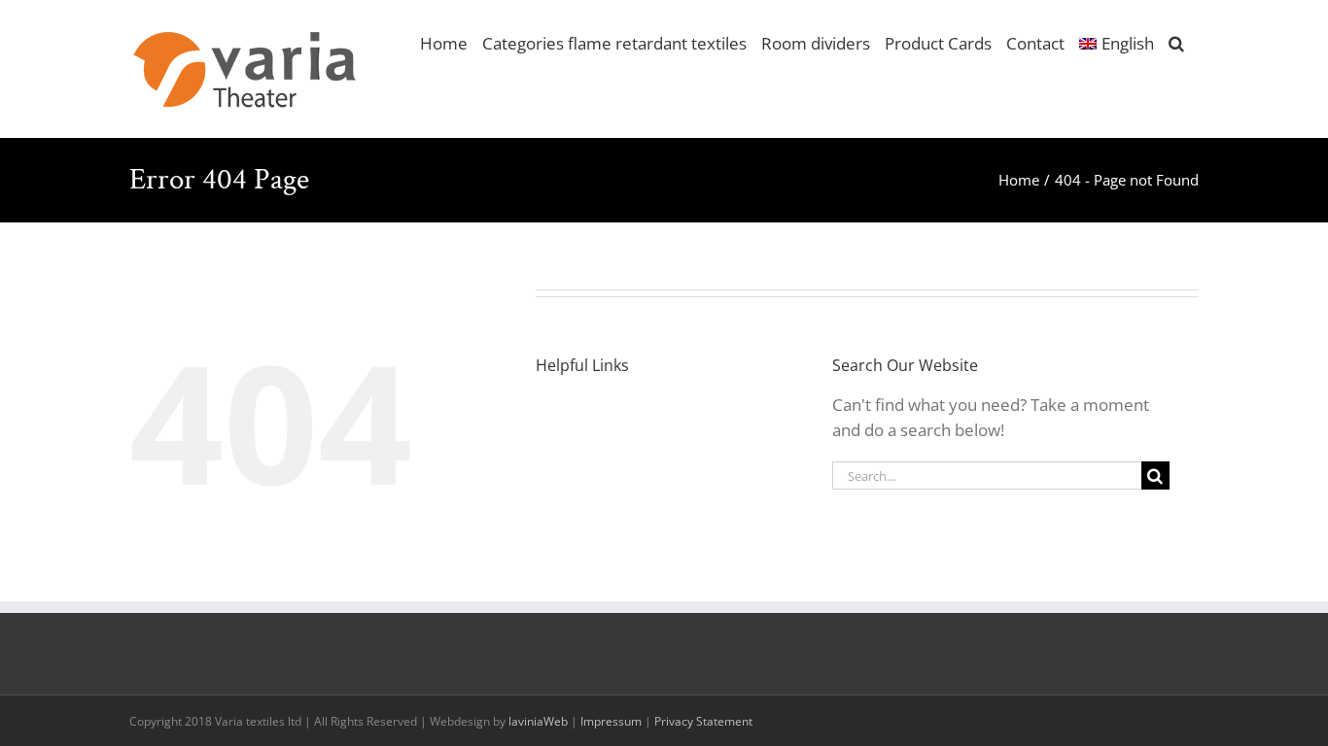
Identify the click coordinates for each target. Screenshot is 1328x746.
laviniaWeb (538, 721)
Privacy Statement (703, 721)
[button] (1176, 42)
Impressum (611, 721)
